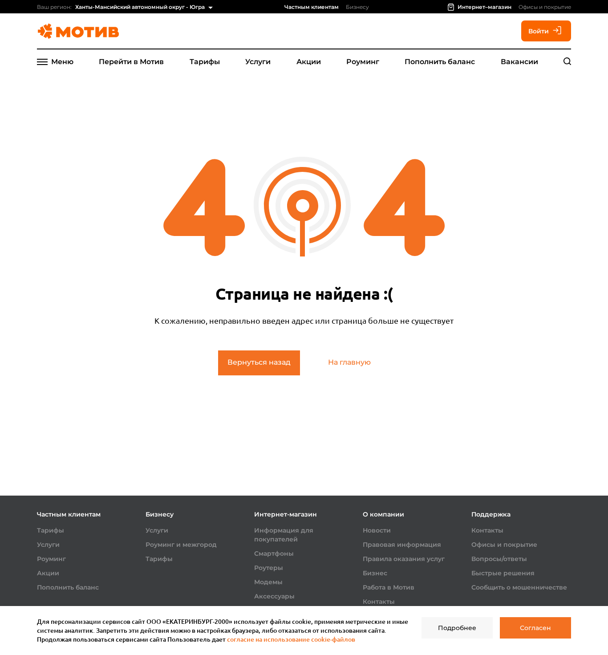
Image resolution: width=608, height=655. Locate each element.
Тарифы (205, 61)
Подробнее (457, 628)
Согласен (535, 628)
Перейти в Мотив (131, 61)
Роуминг (362, 61)
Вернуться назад (259, 362)
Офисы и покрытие (545, 7)
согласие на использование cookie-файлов (291, 639)
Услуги (258, 61)
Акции (308, 61)
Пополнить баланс (440, 61)
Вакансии (519, 61)
